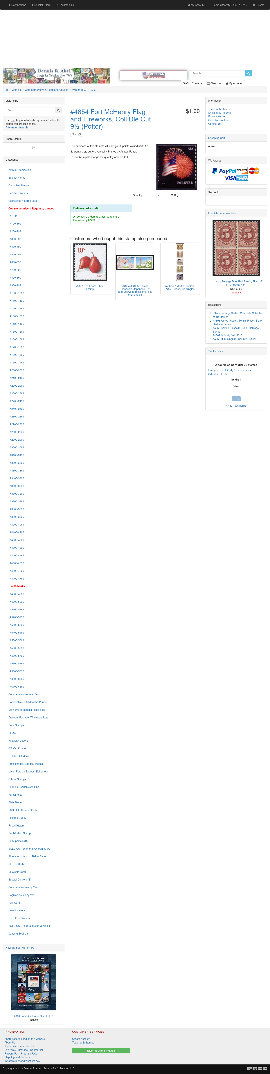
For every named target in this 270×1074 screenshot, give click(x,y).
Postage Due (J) (17, 818)
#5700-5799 (16, 655)
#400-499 (14, 246)
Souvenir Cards (17, 872)
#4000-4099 (16, 524)
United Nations (17, 910)
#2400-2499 (16, 401)
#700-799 (14, 270)
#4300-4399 (16, 547)
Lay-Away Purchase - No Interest (24, 1050)
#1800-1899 (16, 354)
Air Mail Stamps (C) (19, 170)
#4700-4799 (16, 578)
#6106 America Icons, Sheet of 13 (33, 1016)
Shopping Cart (216, 138)
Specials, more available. (222, 213)
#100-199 (14, 223)
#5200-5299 (16, 617)
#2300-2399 (16, 393)
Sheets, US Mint (17, 864)
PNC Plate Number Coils (22, 810)
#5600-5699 (16, 648)
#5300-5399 (16, 625)
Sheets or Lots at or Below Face (27, 856)
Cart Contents (194, 83)
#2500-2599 (16, 408)
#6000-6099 (16, 679)
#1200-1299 (16, 308)
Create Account (81, 1039)
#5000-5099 (16, 601)
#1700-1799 (16, 347)
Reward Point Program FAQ (21, 1053)
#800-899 (14, 277)
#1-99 (12, 216)
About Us (10, 1042)
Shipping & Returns (219, 112)
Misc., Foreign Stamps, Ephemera (28, 771)
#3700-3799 (16, 501)
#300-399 (14, 239)
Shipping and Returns (17, 1057)
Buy (176, 195)
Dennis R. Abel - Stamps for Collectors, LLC (49, 1068)
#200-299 (14, 231)
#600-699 (14, 262)
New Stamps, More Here (20, 947)
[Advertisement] (135, 39)
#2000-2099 (16, 370)
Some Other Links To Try (229, 5)
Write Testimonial (236, 405)
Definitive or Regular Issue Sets (26, 709)
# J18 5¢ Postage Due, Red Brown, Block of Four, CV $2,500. (236, 283)
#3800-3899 (16, 509)
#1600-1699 (16, 339)
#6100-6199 (16, 686)
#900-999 (14, 285)
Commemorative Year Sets (24, 694)
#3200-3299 (16, 463)
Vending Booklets (18, 933)
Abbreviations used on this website (25, 1039)
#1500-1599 (16, 331)
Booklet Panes (16, 177)
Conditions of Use (218, 120)
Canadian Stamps (18, 185)
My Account (235, 83)
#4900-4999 (16, 594)
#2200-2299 (16, 385)
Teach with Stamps (219, 109)
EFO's (12, 733)
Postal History (16, 825)
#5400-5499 (16, 632)
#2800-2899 (16, 432)
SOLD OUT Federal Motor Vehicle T (29, 926)
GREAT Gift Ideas (18, 756)
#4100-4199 (16, 532)
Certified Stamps (18, 193)
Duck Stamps (16, 725)
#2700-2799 (16, 424)
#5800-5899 (16, 663)
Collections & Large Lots (22, 200)
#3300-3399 (16, 470)
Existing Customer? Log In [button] (102, 1050)
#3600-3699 (16, 493)
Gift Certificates (17, 748)
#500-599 (14, 254)
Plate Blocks (15, 802)
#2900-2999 (16, 439)
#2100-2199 (16, 378)
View (236, 386)
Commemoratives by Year (23, 887)
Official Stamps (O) (19, 779)
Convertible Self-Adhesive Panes (27, 702)
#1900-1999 (16, 362)
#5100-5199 (16, 609)
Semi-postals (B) (18, 841)
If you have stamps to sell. (20, 1046)
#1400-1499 (16, 324)
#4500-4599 (16, 563)
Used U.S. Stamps (19, 918)
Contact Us (214, 123)
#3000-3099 (16, 447)
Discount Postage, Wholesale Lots (28, 717)
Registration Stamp (19, 833)
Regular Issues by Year (21, 895)
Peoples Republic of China (23, 787)
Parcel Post (15, 794)
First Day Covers (18, 740)
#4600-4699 (16, 571)
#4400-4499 (16, 555)
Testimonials (215, 351)
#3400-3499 (16, 478)
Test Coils (14, 902)
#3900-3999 (16, 517)
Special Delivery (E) (19, 879)
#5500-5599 (16, 640)
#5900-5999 (16, 671)
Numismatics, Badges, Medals (26, 763)
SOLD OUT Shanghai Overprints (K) (29, 848)
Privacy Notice (216, 116)
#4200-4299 (16, 540)
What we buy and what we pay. (23, 1061)
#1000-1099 (16, 293)
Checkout (216, 83)
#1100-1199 (16, 300)
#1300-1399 (16, 316)
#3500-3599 (16, 486)
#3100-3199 (16, 455)
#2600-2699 (16, 416)
